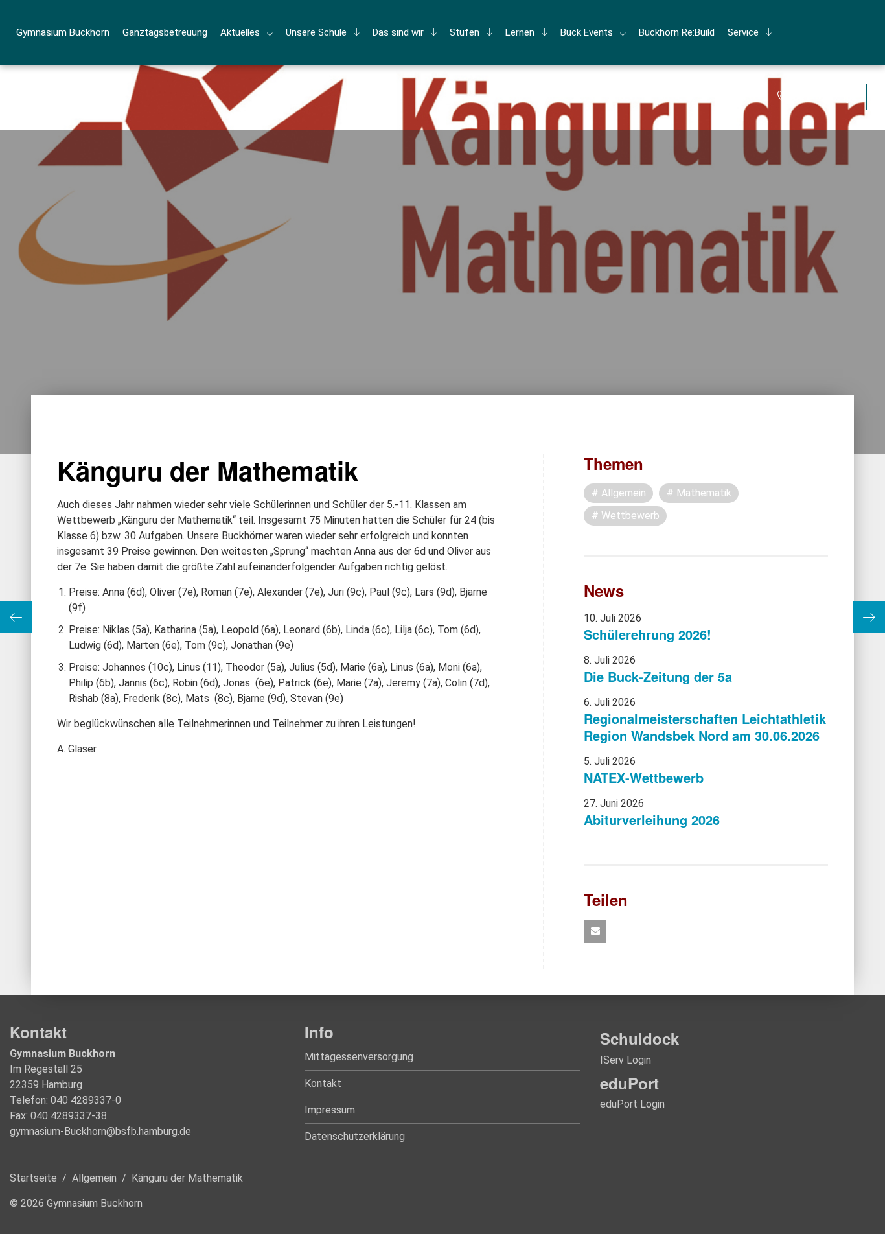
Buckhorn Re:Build (677, 32)
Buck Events (586, 32)
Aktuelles (240, 32)
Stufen (464, 32)
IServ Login (625, 1060)
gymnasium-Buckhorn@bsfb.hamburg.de (100, 1131)
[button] (595, 931)
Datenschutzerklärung (355, 1136)
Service (743, 32)
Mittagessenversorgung (359, 1057)
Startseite (33, 1178)
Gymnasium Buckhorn (62, 32)
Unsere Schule (316, 32)
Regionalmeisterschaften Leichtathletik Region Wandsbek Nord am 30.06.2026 (705, 727)
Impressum (330, 1110)
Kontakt (323, 1083)
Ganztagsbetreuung (164, 32)
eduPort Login (632, 1104)
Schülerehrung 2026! (647, 634)
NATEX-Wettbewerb (644, 777)
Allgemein (94, 1178)
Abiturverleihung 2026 (652, 819)
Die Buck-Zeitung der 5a (658, 676)
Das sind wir (398, 32)
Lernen (519, 32)
